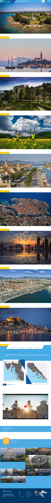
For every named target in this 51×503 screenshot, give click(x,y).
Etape (19, 1)
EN (47, 1)
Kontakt (28, 491)
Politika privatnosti (29, 492)
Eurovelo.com (28, 496)
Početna (16, 1)
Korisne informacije (21, 496)
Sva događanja (5, 430)
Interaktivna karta (28, 1)
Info (24, 1)
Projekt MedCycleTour (29, 495)
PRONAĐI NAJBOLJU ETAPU (4, 37)
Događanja (21, 1)
